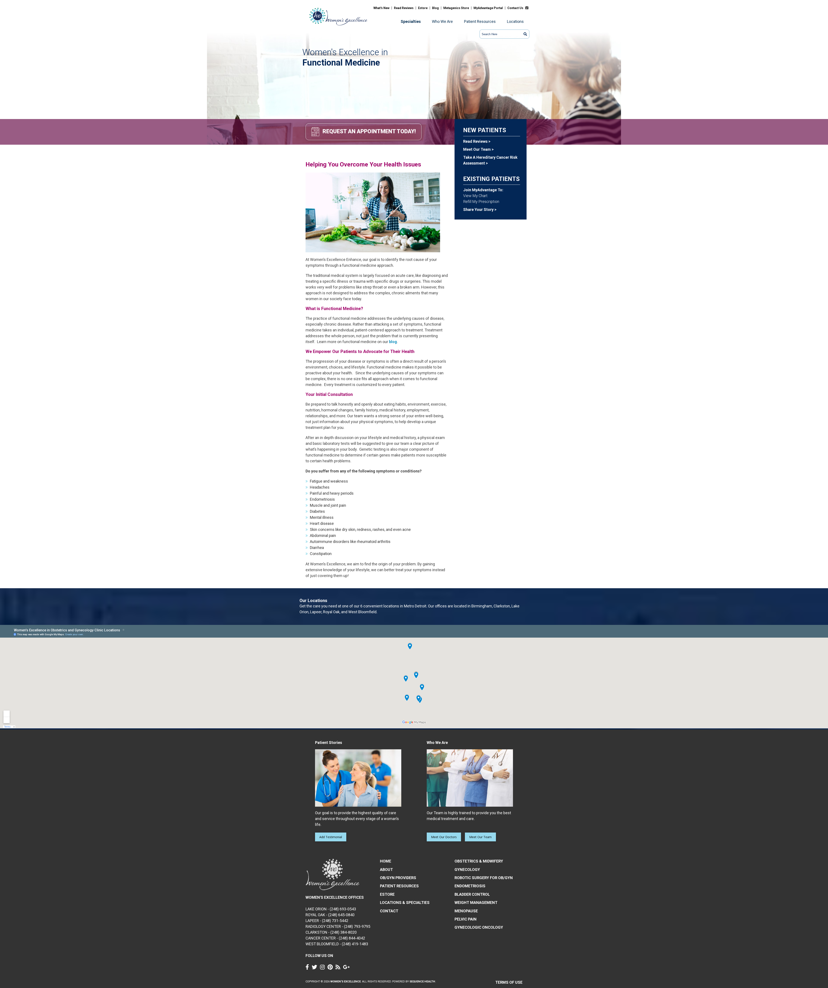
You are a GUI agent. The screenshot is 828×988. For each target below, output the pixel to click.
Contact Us (515, 7)
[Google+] (347, 968)
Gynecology (467, 869)
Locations (515, 21)
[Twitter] (315, 968)
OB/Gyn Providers (398, 877)
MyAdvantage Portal (488, 7)
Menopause (466, 911)
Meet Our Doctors (444, 837)
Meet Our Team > (478, 149)
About (386, 869)
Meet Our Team (480, 837)
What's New (381, 7)
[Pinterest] (331, 968)
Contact (389, 911)
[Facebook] (527, 8)
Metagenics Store (456, 7)
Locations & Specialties (405, 902)
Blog (435, 7)
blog (393, 341)
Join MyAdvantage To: (483, 190)
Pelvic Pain (466, 919)
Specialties (411, 21)
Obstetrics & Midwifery (479, 861)
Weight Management (476, 902)
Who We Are (442, 21)
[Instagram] (323, 968)
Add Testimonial (330, 837)
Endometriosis (470, 886)
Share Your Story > (479, 209)
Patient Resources (480, 21)
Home (385, 861)
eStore (387, 894)
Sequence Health (422, 981)
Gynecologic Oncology (479, 927)
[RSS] (339, 968)
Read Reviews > (476, 141)
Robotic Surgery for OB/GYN (484, 877)
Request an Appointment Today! (369, 131)
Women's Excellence (345, 981)
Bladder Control (472, 894)
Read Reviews (404, 7)
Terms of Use (508, 982)
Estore (423, 7)
